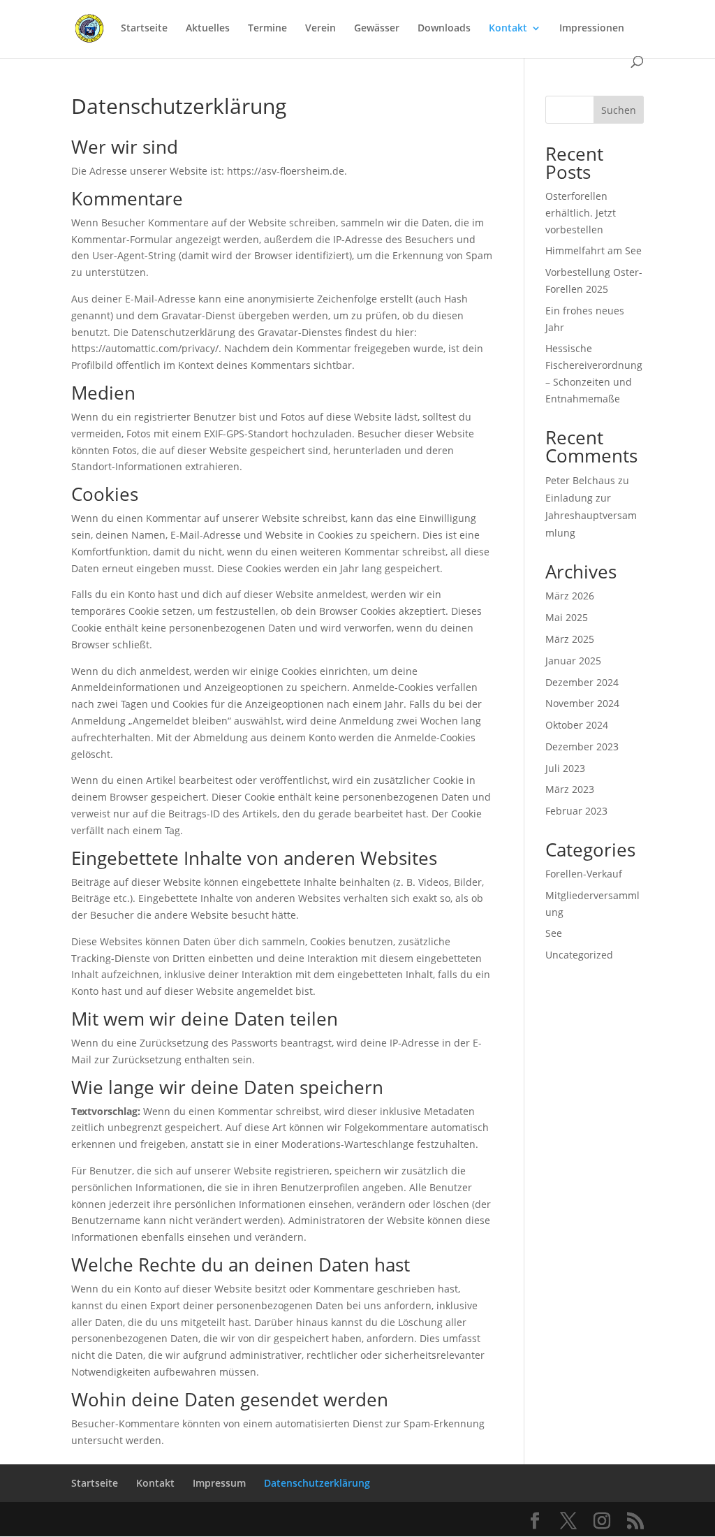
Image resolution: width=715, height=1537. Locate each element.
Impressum (219, 1482)
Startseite (144, 28)
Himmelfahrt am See (593, 250)
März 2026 (569, 595)
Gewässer (376, 28)
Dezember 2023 (582, 746)
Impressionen (591, 28)
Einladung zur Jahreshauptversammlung (591, 515)
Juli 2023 (565, 768)
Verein (320, 28)
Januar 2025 (573, 660)
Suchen (618, 110)
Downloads (444, 28)
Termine (267, 28)
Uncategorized (579, 954)
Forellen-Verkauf (583, 873)
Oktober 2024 (576, 724)
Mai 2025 (566, 617)
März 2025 (569, 639)
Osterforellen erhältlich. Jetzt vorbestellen (580, 212)
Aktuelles (208, 28)
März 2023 (569, 789)
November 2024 (582, 703)
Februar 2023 (576, 810)
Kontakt (508, 28)
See (553, 933)
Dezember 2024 (582, 682)
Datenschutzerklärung (317, 1482)
